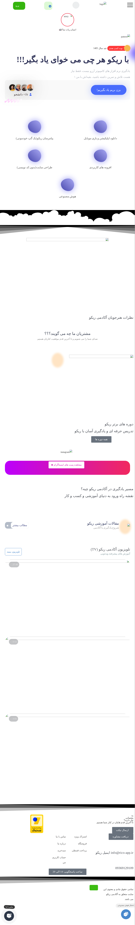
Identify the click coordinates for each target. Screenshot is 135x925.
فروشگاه (82, 843)
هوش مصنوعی (67, 196)
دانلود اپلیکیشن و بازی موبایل (100, 138)
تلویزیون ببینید (13, 552)
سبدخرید (61, 850)
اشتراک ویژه (80, 836)
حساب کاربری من (59, 860)
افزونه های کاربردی (100, 167)
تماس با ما (61, 836)
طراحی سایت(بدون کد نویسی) (34, 167)
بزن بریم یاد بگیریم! (109, 90)
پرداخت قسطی (79, 850)
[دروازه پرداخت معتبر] (36, 832)
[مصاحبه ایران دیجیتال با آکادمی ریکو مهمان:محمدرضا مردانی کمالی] (67, 562)
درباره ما (61, 843)
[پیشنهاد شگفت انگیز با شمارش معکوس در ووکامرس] (67, 639)
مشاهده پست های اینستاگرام (68, 465)
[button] (118, 48)
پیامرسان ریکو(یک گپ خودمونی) (34, 138)
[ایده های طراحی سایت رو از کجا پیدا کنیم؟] (67, 716)
